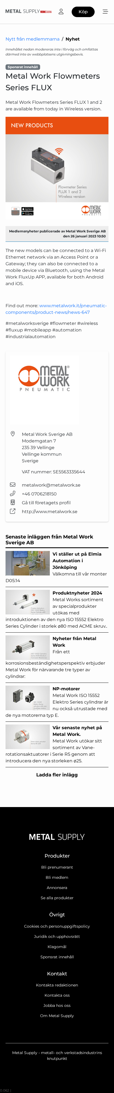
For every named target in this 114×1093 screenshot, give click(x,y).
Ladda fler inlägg (57, 775)
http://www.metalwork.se (49, 511)
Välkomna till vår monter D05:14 (56, 567)
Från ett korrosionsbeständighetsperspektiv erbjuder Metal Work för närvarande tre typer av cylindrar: (55, 657)
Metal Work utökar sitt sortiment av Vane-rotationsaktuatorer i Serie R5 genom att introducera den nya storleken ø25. (54, 744)
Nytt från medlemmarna (32, 39)
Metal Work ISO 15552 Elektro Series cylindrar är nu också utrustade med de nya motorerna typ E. (57, 702)
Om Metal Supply (57, 1015)
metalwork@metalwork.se (51, 485)
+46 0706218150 (39, 494)
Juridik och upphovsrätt (57, 936)
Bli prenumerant (57, 867)
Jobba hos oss (57, 1005)
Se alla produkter (57, 897)
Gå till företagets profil (46, 502)
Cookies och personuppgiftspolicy (57, 926)
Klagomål (57, 946)
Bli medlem (57, 877)
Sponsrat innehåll (57, 956)
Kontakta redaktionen (57, 985)
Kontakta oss (57, 995)
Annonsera (57, 887)
